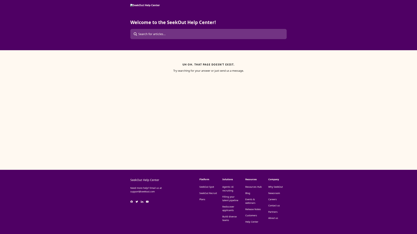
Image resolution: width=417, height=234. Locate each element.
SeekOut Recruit (208, 193)
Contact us (274, 205)
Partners (273, 211)
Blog (247, 193)
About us (273, 218)
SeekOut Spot (206, 186)
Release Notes (253, 209)
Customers (251, 215)
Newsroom (274, 193)
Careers (272, 199)
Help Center (251, 221)
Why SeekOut (275, 186)
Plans (202, 199)
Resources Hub (253, 186)
